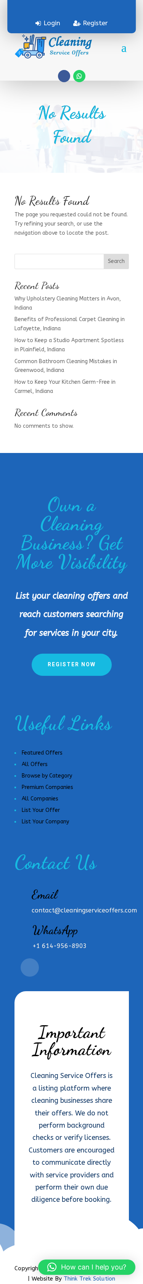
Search (116, 261)
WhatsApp (55, 930)
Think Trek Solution (89, 1278)
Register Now (72, 664)
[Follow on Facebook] (64, 76)
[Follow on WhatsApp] (79, 76)
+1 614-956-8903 (59, 946)
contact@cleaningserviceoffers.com (84, 910)
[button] (86, 1267)
